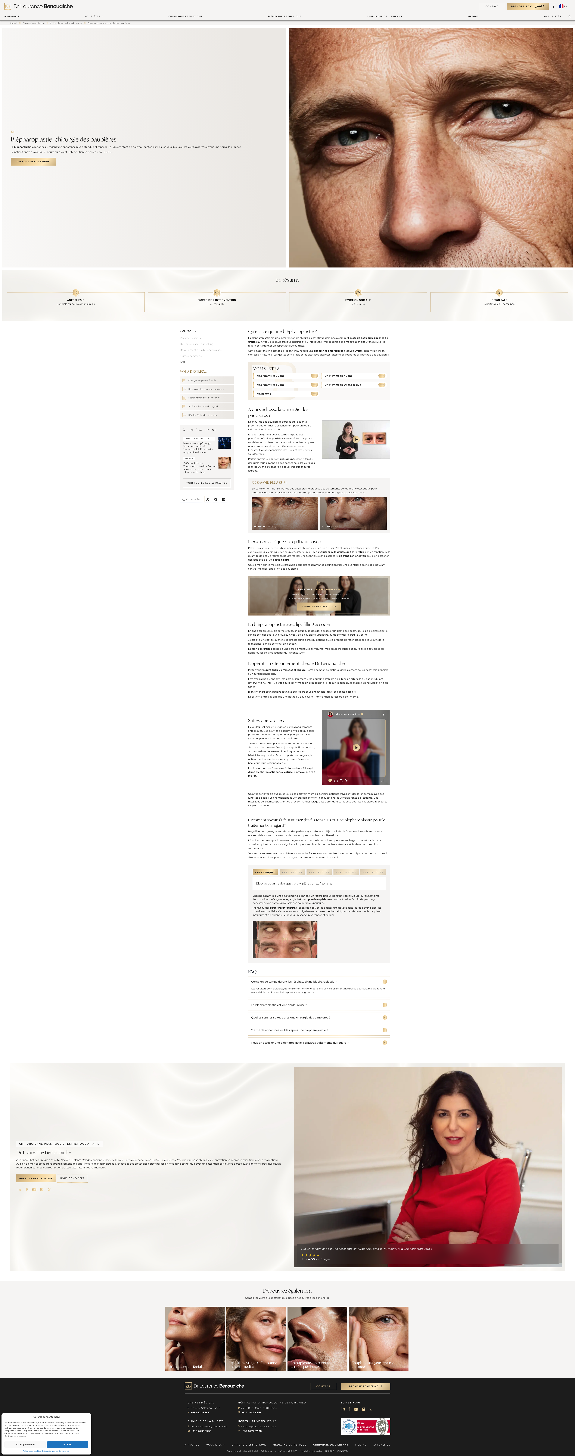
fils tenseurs (316, 853)
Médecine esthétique (289, 1445)
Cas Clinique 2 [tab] (292, 872)
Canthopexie (330, 526)
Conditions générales (311, 1451)
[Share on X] (208, 499)
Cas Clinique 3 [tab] (319, 872)
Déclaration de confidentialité (55, 1451)
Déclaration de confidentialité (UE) (279, 1451)
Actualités (381, 1445)
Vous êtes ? (215, 1445)
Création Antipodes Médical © (242, 1451)
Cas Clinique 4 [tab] (346, 872)
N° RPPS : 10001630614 (336, 1451)
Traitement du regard (267, 526)
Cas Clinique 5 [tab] (373, 872)
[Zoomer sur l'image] (285, 939)
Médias (360, 1445)
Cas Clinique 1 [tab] (265, 872)
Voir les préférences (25, 1444)
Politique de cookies (32, 1451)
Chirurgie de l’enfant (331, 1445)
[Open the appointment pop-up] (553, 6)
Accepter (67, 1444)
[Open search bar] (569, 16)
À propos (192, 1445)
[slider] (340, 454)
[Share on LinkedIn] (224, 499)
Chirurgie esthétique (249, 1445)
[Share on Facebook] (216, 499)
